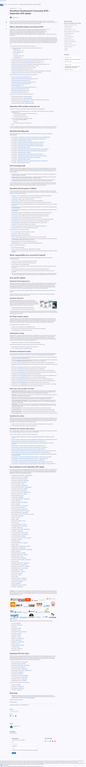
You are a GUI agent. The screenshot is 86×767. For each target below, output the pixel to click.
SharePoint (32, 60)
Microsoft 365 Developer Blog (13, 4)
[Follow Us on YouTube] (52, 741)
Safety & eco (33, 766)
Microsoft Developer (48, 763)
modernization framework (27, 348)
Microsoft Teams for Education (31, 762)
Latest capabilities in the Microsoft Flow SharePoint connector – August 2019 (25, 458)
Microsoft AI (2, 763)
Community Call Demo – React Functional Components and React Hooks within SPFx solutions (28, 450)
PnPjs (13, 247)
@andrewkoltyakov (28, 487)
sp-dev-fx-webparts (15, 197)
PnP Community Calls (67, 28)
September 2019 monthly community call (70, 24)
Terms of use (25, 766)
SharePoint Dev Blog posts (68, 26)
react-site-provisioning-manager (22, 357)
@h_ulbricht (32, 514)
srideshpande (22, 645)
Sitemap (9, 766)
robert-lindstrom (25, 568)
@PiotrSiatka (24, 557)
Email (13, 741)
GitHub (49, 407)
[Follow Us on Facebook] (45, 741)
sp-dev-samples (14, 199)
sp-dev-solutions (15, 212)
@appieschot (25, 478)
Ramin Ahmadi (47, 439)
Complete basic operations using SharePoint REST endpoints (22, 81)
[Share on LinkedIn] (15, 716)
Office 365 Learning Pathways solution (26, 288)
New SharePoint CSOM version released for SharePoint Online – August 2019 (31, 142)
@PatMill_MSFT (18, 640)
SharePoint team (15, 17)
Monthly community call (16, 174)
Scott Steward (38, 448)
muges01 (17, 544)
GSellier (19, 628)
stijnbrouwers (24, 579)
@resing (18, 646)
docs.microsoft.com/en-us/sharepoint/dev (30, 418)
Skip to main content (3, 0)
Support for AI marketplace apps (61, 763)
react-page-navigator (20, 368)
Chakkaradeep (41, 458)
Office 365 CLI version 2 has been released (72, 59)
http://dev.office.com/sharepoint (45, 195)
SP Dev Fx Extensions (17, 52)
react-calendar (21, 377)
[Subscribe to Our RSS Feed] (55, 741)
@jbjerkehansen (27, 529)
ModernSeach (23, 382)
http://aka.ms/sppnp (25, 99)
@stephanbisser (23, 578)
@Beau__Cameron (27, 492)
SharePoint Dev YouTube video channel (70, 45)
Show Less (66, 49)
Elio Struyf (38, 441)
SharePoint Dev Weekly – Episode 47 (24, 159)
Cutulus (21, 556)
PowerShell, (41, 70)
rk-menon (18, 643)
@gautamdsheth (25, 512)
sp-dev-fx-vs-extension (16, 204)
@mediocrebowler (21, 641)
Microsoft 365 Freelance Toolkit (42, 288)
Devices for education (23, 762)
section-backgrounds (19, 378)
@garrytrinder (25, 508)
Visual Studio (5, 764)
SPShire (16, 576)
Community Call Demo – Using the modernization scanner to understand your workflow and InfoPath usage (30, 442)
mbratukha (28, 546)
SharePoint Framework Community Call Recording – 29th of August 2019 (30, 143)
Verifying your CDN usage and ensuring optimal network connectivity (24, 448)
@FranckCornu (22, 507)
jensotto (25, 524)
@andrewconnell (25, 485)
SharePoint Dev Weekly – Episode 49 (24, 147)
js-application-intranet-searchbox (22, 370)
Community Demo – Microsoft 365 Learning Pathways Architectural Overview (25, 456)
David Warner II (48, 436)
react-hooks (19, 359)
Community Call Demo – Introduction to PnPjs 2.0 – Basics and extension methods (26, 452)
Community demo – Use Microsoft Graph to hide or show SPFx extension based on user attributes (28, 463)
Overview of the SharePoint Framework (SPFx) (20, 83)
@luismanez (23, 535)
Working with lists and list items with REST (19, 90)
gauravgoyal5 (27, 510)
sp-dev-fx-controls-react (16, 215)
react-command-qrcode (21, 372)
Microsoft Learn (53, 763)
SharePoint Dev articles (67, 43)
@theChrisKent (20, 497)
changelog (41, 398)
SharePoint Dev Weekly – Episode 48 (24, 152)
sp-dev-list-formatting (15, 219)
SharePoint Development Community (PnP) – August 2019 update (29, 157)
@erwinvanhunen (25, 505)
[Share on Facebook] (10, 716)
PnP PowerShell (16, 57)
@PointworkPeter (28, 559)
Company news (17, 764)
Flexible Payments (10, 762)
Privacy (17, 766)
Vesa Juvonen (51, 111)
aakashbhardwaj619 (28, 475)
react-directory (18, 380)
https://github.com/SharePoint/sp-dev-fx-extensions (45, 354)
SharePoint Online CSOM (16, 65)
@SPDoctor (25, 493)
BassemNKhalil (18, 583)
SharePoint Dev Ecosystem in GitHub (70, 29)
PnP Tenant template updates (68, 36)
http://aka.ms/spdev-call (30, 697)
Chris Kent (43, 447)
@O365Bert (19, 623)
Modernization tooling (67, 38)
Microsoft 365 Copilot (35, 763)
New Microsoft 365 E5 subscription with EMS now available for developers (30, 145)
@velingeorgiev (20, 586)
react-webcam (19, 367)
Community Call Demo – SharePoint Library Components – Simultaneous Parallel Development (28, 436)
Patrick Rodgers (43, 452)
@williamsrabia (26, 562)
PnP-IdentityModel (15, 243)
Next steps (66, 48)
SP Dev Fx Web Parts (17, 50)
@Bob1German (19, 624)
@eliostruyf (18, 503)
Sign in (2, 5)
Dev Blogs (5, 4)
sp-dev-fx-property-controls (16, 217)
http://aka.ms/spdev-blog (27, 96)
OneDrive (29, 59)
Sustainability (42, 764)
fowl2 (17, 522)
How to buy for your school (48, 762)
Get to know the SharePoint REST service (19, 88)
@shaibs (21, 569)
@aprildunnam (24, 490)
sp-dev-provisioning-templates (17, 225)
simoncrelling (20, 573)
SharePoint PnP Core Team (68, 46)
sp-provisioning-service (16, 227)
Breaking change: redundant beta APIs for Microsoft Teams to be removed (72, 67)
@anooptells (25, 488)
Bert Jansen (52, 442)
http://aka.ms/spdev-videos (29, 103)
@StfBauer (21, 581)
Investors (27, 764)
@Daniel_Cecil (18, 500)
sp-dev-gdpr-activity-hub (16, 209)
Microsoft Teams (29, 763)
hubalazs (17, 519)
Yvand (19, 650)
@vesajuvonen (19, 648)
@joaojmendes (19, 527)
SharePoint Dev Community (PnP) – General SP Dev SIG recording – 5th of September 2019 (34, 137)
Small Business (41, 763)
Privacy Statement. (35, 750)
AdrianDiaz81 (25, 476)
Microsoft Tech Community (37, 127)
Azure (44, 763)
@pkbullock (26, 554)
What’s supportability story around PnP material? (71, 31)
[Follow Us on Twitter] (47, 741)
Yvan (13, 650)
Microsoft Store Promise (3, 762)
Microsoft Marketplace (78, 763)
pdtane (17, 561)
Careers (9, 764)
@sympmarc (29, 537)
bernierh (24, 520)
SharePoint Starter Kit (67, 34)
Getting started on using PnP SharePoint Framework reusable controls (24, 441)
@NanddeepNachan (22, 547)
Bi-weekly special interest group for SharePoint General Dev (22, 179)
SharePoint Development (16, 85)
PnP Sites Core (16, 55)
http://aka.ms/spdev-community (28, 101)
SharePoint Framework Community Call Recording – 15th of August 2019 (30, 153)
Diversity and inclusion (32, 764)
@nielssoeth (18, 551)
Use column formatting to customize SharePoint (20, 76)
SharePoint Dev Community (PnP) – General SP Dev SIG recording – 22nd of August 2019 (33, 148)
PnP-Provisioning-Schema (16, 241)
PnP (14, 54)
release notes (20, 395)
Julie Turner (41, 456)
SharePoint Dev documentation (24, 74)
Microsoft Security (6, 763)
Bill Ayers (46, 450)
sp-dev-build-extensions (16, 206)
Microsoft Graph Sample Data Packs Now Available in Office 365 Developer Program (32, 150)
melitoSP (19, 636)
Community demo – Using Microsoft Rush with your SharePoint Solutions (24, 461)
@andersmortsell (24, 482)
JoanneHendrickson (23, 631)
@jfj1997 (26, 532)
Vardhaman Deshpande (42, 461)
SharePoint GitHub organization (38, 59)
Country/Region (14, 746)
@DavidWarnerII (24, 502)
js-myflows (18, 364)
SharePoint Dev (19, 67)
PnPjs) (44, 70)
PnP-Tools (13, 236)
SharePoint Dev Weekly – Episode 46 (23, 162)
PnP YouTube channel (31, 126)
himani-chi (18, 517)
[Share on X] (13, 716)
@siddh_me (23, 571)
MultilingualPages (24, 383)
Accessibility (38, 764)
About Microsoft (12, 764)
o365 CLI (13, 249)
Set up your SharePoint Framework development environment (22, 87)
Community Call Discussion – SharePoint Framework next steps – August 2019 (25, 454)
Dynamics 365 (12, 763)
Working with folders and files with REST (19, 92)
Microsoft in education (16, 762)
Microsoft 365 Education (40, 762)
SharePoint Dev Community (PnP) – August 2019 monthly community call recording (32, 155)
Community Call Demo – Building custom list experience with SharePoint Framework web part (28, 439)
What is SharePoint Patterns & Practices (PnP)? (72, 23)
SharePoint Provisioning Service (69, 33)
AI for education (75, 762)
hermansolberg (21, 515)
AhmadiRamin (27, 566)
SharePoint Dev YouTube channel (17, 72)
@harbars (19, 574)
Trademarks (29, 766)
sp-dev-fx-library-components (17, 202)
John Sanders (26, 118)
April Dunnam (38, 445)
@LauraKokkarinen (25, 534)
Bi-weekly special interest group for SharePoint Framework (22, 176)
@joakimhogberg (25, 525)
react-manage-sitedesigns (21, 362)
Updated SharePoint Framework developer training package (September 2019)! (32, 138)
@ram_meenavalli (24, 564)
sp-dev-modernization (15, 222)
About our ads (40, 766)
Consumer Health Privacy (4, 766)
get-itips (23, 483)
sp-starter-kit (14, 224)
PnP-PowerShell (14, 235)
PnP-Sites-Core (14, 233)
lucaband (19, 635)
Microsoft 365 (16, 763)
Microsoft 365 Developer (14, 711)
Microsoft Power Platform (22, 763)
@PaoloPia (24, 552)
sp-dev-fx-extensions (15, 200)
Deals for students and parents (68, 762)
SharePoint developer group (50, 127)
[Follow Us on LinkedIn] (50, 741)
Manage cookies (21, 766)
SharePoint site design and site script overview (20, 80)
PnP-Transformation (15, 238)
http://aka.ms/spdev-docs (27, 98)
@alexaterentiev (26, 480)
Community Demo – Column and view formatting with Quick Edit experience (25, 460)
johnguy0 (18, 629)
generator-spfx (14, 250)
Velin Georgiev (48, 463)
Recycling (36, 766)
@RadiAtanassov (27, 665)
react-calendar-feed (23, 375)
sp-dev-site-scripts (15, 220)
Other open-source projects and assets (70, 41)
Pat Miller (50, 454)
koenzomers (19, 633)
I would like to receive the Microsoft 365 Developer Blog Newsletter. (25, 750)
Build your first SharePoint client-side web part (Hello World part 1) (23, 78)
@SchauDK (25, 542)
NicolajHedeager (30, 549)
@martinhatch (19, 539)
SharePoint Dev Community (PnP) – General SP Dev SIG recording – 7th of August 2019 (32, 160)
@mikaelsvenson (21, 638)
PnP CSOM (36, 70)
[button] (16, 699)
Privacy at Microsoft (23, 764)
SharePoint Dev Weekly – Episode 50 (25, 140)
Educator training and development (57, 762)
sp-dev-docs (14, 195)
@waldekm (24, 584)
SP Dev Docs (16, 49)
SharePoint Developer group (47, 41)
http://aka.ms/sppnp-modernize (34, 342)
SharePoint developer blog (48, 170)
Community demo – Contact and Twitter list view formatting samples (23, 445)
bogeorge (22, 495)
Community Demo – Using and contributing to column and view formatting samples (26, 447)
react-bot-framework (23, 373)
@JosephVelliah (20, 530)
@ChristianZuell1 (27, 498)
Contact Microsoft (13, 766)
